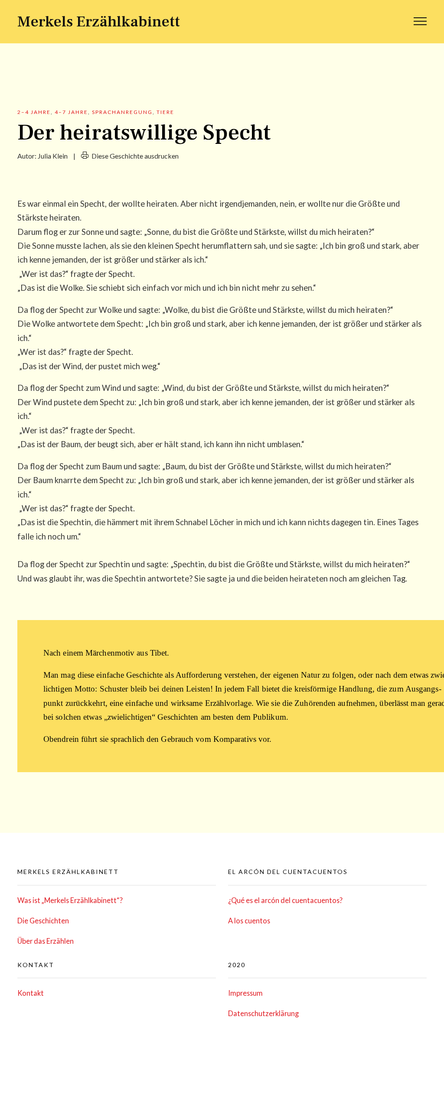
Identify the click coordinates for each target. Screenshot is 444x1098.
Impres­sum (245, 993)
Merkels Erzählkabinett (98, 22)
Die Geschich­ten (43, 920)
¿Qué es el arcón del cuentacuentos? (285, 900)
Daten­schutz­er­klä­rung (263, 1013)
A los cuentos (249, 920)
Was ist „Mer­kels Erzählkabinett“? (70, 900)
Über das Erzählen (45, 941)
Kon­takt (30, 993)
